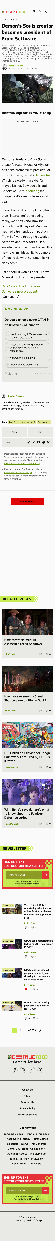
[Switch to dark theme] (45, 11)
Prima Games (40, 1138)
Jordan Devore (16, 65)
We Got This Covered (33, 1143)
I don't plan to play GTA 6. (24, 364)
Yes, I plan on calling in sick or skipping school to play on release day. (27, 347)
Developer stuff (28, 422)
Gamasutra (42, 175)
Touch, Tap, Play (19, 1158)
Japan (14, 19)
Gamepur (44, 1133)
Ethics (27, 1096)
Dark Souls (13, 422)
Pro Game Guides (13, 1133)
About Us (27, 1089)
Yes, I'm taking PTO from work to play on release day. (28, 336)
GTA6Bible (35, 1163)
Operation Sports (17, 1153)
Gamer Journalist (18, 1148)
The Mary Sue (37, 1153)
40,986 (32, 1030)
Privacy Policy (35, 883)
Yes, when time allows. (22, 357)
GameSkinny (37, 1148)
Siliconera (12, 1143)
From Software (44, 422)
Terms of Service (20, 883)
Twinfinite (31, 1133)
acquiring (32, 191)
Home (5, 19)
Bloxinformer (18, 1163)
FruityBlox (37, 1158)
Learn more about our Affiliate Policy (22, 463)
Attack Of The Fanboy (17, 1138)
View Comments (27, 501)
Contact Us (27, 1102)
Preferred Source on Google (18, 472)
